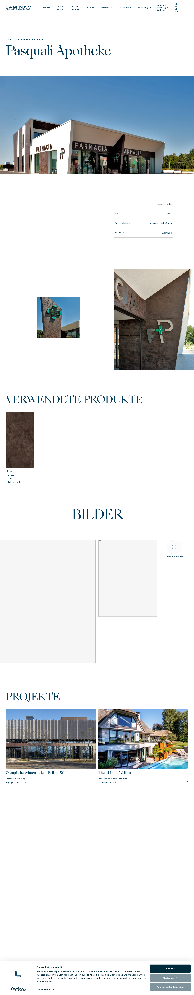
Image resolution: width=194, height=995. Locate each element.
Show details (43, 989)
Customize (168, 978)
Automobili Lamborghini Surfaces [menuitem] (162, 7)
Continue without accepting (170, 987)
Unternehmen (125, 8)
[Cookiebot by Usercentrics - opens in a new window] (18, 989)
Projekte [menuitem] (90, 8)
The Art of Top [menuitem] (177, 7)
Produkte (46, 8)
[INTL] (22, 8)
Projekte (18, 39)
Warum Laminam (61, 7)
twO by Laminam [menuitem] (76, 7)
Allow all (170, 968)
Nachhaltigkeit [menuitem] (144, 8)
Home (8, 39)
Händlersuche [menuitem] (106, 8)
